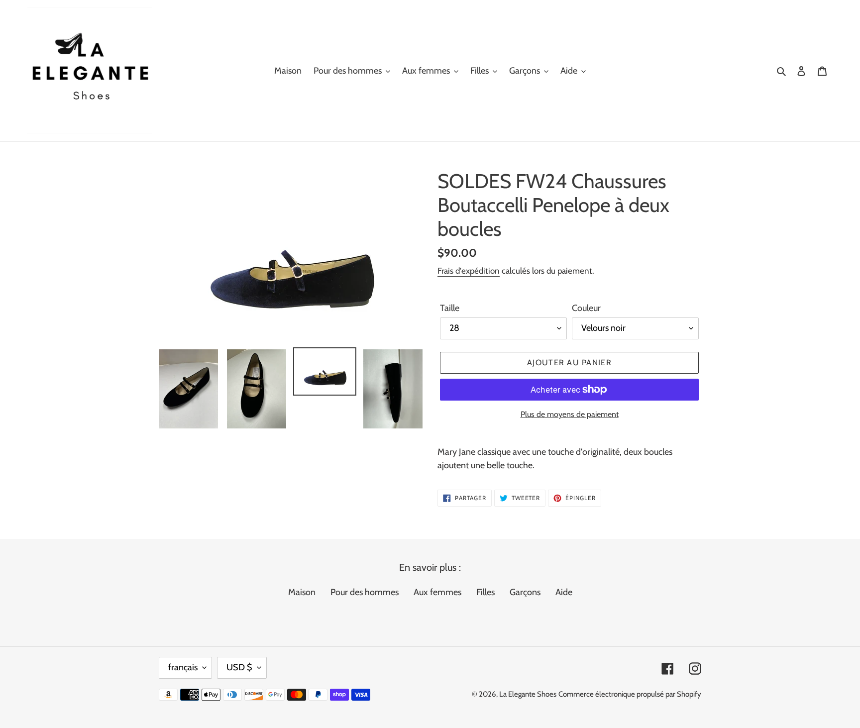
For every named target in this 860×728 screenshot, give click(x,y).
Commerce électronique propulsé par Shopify (629, 694)
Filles (485, 592)
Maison (302, 592)
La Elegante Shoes (527, 694)
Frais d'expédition (468, 271)
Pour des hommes (364, 592)
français (183, 667)
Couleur (586, 308)
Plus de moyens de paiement (570, 414)
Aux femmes (437, 592)
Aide (563, 592)
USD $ (239, 667)
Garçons (525, 592)
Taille (449, 308)
